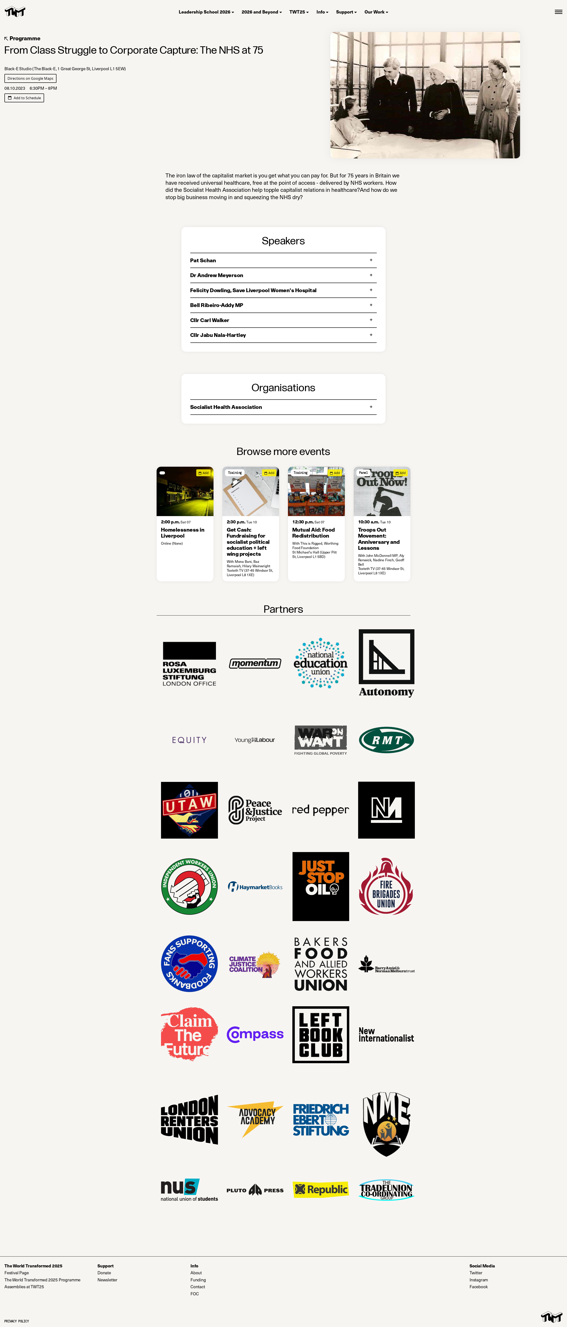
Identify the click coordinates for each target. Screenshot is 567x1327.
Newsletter (125, 1279)
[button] (559, 11)
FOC (194, 1293)
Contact (197, 1286)
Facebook (497, 1286)
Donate (122, 1272)
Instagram (497, 1279)
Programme (24, 38)
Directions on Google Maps (32, 78)
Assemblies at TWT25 (24, 1286)
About (196, 1272)
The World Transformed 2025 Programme (42, 1279)
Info (321, 11)
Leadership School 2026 (204, 11)
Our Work (374, 11)
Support (344, 11)
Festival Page (16, 1272)
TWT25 (297, 11)
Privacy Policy (16, 1321)
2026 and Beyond (260, 11)
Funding (198, 1279)
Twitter (494, 1272)
